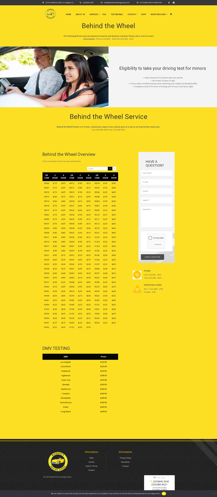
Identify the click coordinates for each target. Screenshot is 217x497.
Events (91, 462)
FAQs (91, 458)
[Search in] (114, 169)
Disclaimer (125, 462)
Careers (91, 470)
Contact (125, 466)
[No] (214, 493)
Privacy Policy (125, 458)
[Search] (110, 169)
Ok (164, 493)
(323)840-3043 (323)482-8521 (160, 483)
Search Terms (91, 466)
